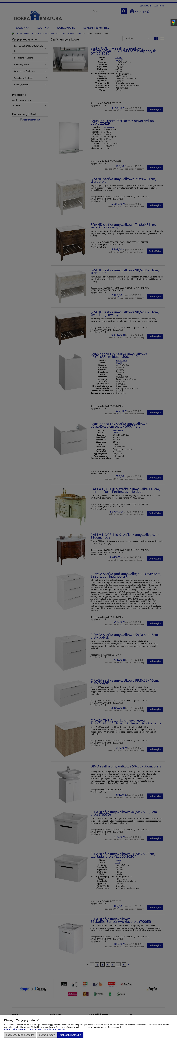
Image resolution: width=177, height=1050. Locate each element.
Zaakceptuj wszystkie (70, 1035)
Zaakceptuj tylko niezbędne (20, 1035)
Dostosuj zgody (47, 1035)
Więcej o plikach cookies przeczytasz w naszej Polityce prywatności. (35, 1029)
